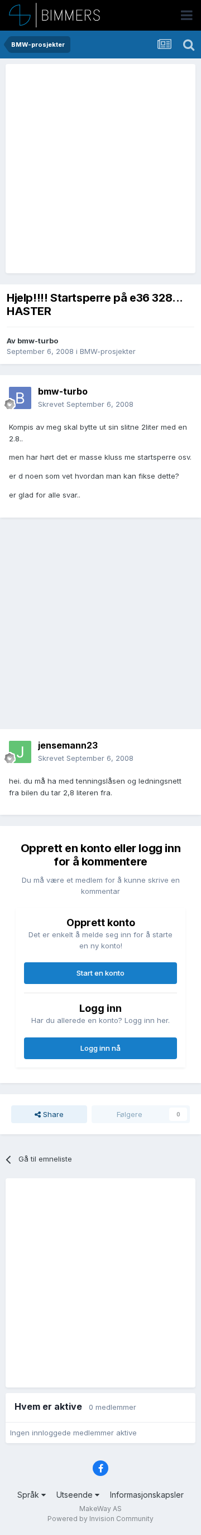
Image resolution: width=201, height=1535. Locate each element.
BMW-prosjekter (108, 351)
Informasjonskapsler (147, 1494)
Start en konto (100, 972)
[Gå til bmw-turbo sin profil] (20, 398)
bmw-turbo (37, 340)
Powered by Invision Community (100, 1518)
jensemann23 (68, 745)
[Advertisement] (100, 168)
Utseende (75, 1494)
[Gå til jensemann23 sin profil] (20, 752)
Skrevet (85, 404)
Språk (29, 1494)
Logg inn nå (100, 1048)
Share (52, 1114)
